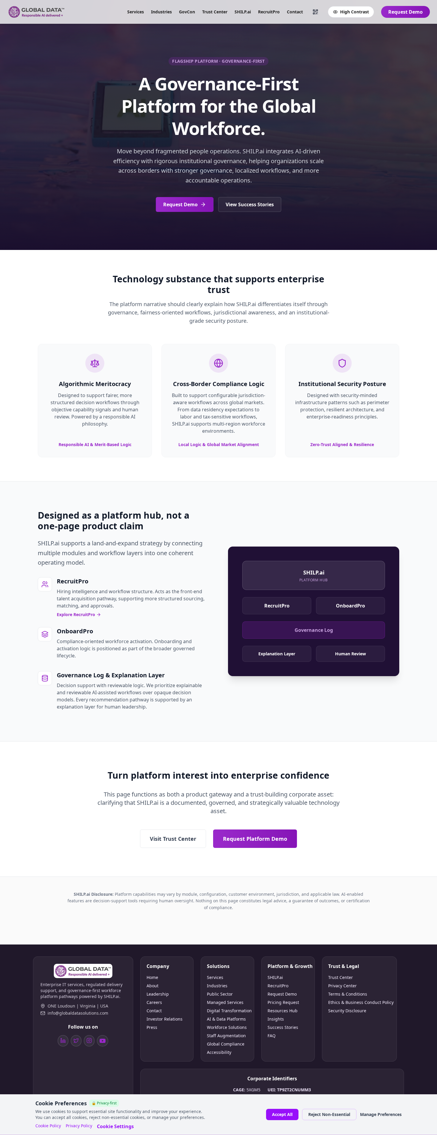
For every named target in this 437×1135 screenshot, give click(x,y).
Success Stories (283, 1027)
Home (152, 977)
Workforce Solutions (227, 1027)
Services (135, 12)
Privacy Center (342, 985)
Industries (161, 12)
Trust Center (214, 12)
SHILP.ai (243, 12)
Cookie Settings (115, 1126)
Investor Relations (165, 1019)
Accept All (282, 1114)
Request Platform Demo (255, 838)
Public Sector (220, 994)
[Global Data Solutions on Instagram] (89, 1040)
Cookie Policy (48, 1125)
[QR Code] (315, 12)
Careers (154, 1002)
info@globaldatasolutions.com (78, 1013)
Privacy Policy (79, 1125)
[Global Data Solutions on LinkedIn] (63, 1040)
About (152, 985)
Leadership (158, 994)
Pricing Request (283, 1002)
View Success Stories (250, 204)
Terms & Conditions (347, 994)
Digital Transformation (227, 1010)
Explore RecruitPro (76, 614)
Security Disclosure (347, 1010)
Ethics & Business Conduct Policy (359, 1002)
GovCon (187, 12)
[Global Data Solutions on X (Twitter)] (76, 1040)
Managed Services (225, 1002)
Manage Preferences (381, 1114)
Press (152, 1027)
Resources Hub (283, 1010)
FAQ (272, 1035)
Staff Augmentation (226, 1035)
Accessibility (219, 1052)
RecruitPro (269, 12)
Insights (276, 1019)
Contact (295, 12)
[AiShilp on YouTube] (102, 1040)
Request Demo (405, 12)
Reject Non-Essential (329, 1114)
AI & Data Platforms (226, 1019)
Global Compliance (225, 1044)
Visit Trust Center (173, 838)
